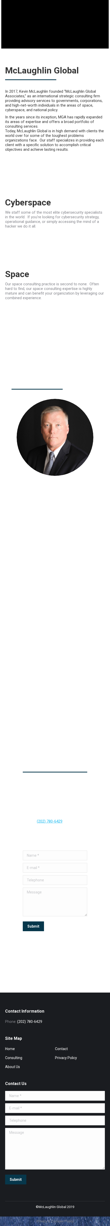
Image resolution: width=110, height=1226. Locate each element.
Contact (61, 1049)
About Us (12, 1067)
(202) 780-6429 (49, 821)
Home (10, 1049)
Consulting (13, 1058)
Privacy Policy (66, 1058)
